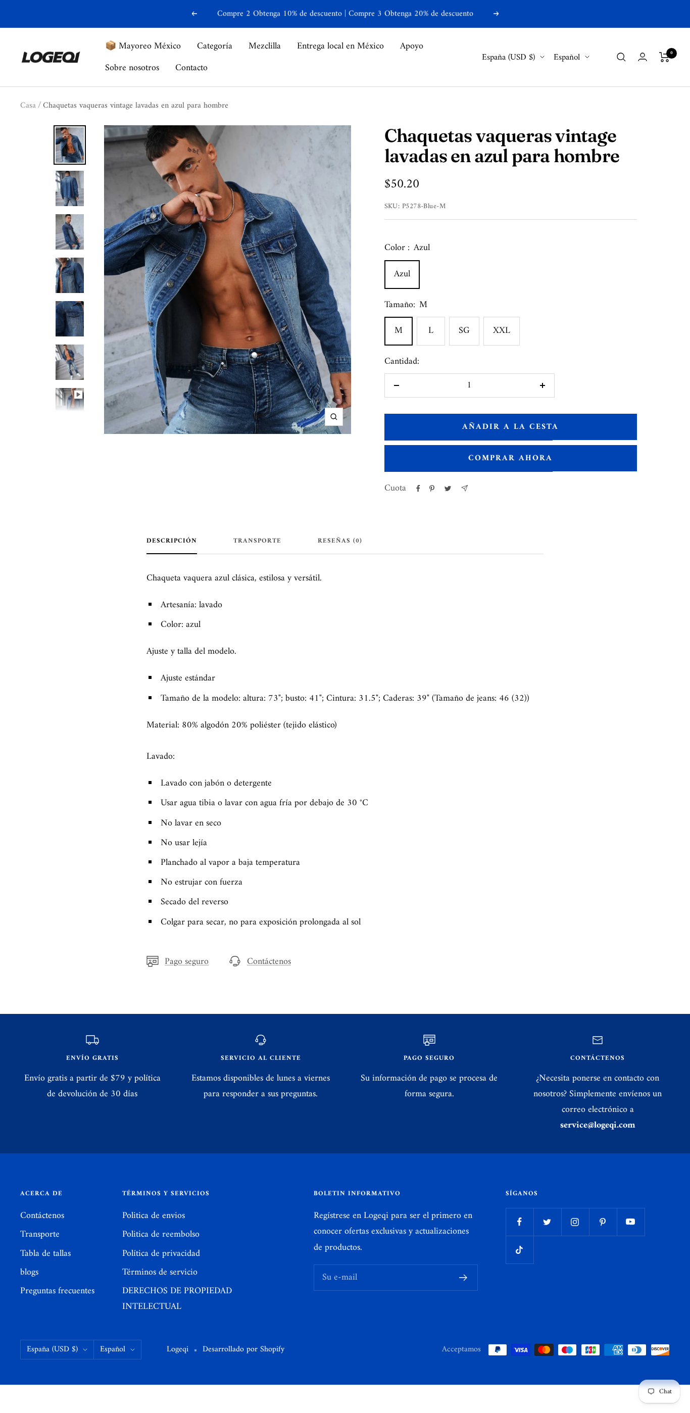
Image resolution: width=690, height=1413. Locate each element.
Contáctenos (269, 961)
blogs (29, 1272)
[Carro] (664, 57)
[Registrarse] (463, 1277)
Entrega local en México (340, 46)
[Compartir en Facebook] (418, 488)
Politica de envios (153, 1216)
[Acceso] (642, 57)
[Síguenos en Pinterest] (603, 1222)
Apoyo (411, 46)
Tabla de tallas (45, 1253)
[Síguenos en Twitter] (547, 1222)
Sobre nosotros (132, 68)
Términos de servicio (160, 1272)
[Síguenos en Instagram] (575, 1222)
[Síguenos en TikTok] (519, 1249)
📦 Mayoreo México (143, 46)
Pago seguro (187, 961)
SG (464, 330)
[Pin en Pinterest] (431, 488)
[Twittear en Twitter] (447, 488)
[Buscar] (621, 57)
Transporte (257, 542)
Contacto (191, 68)
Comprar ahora (510, 458)
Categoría (214, 46)
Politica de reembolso (161, 1234)
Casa (28, 106)
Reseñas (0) (340, 542)
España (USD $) (508, 57)
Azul (402, 274)
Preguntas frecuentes (57, 1291)
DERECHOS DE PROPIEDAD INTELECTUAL (177, 1298)
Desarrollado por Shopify (243, 1349)
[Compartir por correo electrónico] (464, 488)
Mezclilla (265, 46)
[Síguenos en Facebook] (519, 1222)
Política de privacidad (161, 1253)
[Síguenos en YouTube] (631, 1222)
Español (567, 57)
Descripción (171, 542)
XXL (501, 330)
